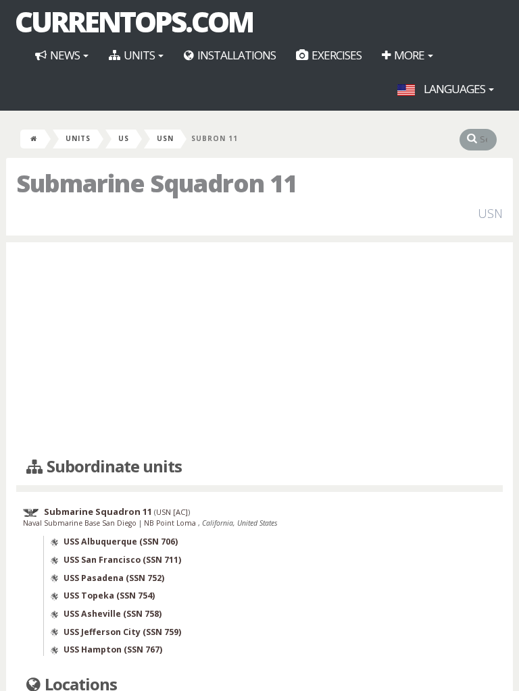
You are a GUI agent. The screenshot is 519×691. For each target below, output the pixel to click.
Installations (235, 55)
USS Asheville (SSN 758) (113, 613)
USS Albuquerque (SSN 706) (121, 541)
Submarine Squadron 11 (98, 511)
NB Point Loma (171, 523)
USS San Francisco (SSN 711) (122, 559)
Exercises (336, 55)
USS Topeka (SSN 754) (109, 595)
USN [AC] (172, 512)
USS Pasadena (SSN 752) (114, 578)
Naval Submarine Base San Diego (81, 523)
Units (139, 55)
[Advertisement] (259, 350)
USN (165, 138)
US (123, 138)
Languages (454, 88)
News (65, 55)
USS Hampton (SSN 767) (113, 649)
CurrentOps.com (134, 21)
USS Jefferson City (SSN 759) (122, 632)
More (409, 55)
